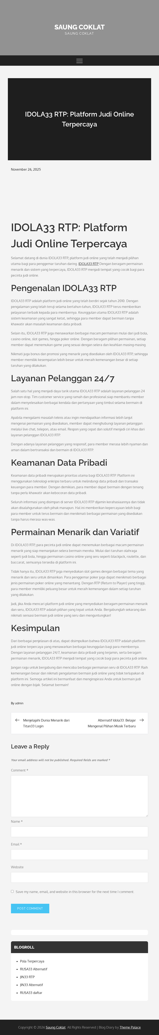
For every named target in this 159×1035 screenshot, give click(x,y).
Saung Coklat (79, 27)
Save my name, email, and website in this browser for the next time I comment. (75, 891)
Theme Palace (130, 1027)
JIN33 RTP (27, 977)
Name (17, 821)
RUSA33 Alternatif (33, 969)
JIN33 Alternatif (31, 985)
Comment (19, 770)
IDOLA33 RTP (88, 264)
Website (17, 867)
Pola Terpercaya (32, 961)
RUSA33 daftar (31, 993)
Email (16, 844)
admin (19, 703)
